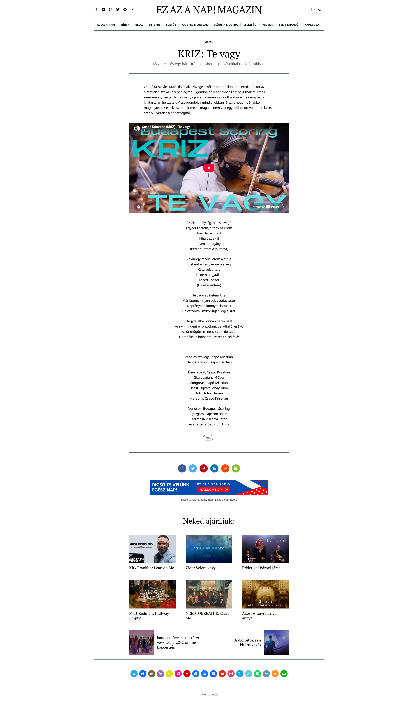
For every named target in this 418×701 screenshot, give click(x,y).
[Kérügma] (160, 673)
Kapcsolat (313, 24)
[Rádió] (169, 673)
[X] (239, 673)
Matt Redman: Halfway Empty (149, 616)
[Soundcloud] (275, 673)
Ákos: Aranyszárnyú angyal (259, 616)
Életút (171, 24)
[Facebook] (195, 673)
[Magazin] (151, 673)
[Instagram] (231, 673)
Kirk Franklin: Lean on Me (151, 567)
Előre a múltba (226, 24)
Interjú (154, 24)
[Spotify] (257, 673)
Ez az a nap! (106, 24)
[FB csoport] (204, 673)
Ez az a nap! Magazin (209, 9)
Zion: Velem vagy (201, 567)
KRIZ (208, 438)
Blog (139, 24)
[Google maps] (142, 673)
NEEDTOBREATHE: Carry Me (208, 616)
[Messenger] (213, 673)
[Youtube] (222, 673)
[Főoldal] (134, 673)
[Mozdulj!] (187, 673)
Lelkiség (250, 24)
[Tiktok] (248, 673)
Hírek (125, 24)
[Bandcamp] (266, 673)
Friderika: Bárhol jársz (261, 567)
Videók (267, 24)
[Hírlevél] (284, 673)
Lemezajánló (289, 24)
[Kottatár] (178, 673)
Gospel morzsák (195, 24)
